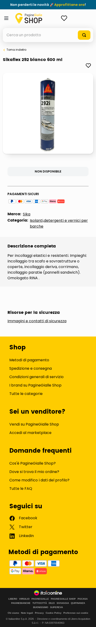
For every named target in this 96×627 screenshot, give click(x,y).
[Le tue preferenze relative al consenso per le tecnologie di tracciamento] (87, 618)
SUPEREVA (56, 607)
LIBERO (12, 599)
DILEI (52, 603)
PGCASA (83, 599)
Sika (26, 214)
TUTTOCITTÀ (39, 603)
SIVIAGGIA (63, 603)
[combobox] (48, 35)
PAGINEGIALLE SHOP (63, 599)
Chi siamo (13, 613)
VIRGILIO (24, 599)
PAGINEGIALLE (40, 599)
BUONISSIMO (40, 607)
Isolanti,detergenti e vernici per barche (59, 223)
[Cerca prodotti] (84, 35)
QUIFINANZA (78, 603)
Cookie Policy (54, 613)
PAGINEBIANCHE (21, 603)
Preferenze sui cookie (75, 613)
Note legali (27, 613)
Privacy (39, 613)
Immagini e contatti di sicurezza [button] (36, 321)
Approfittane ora (69, 4)
